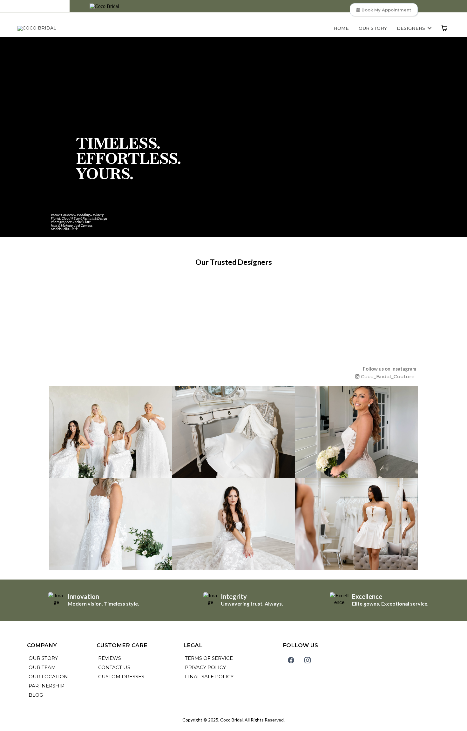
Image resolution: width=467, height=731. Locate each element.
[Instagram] (307, 660)
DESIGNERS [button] (411, 28)
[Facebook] (291, 660)
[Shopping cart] (444, 28)
